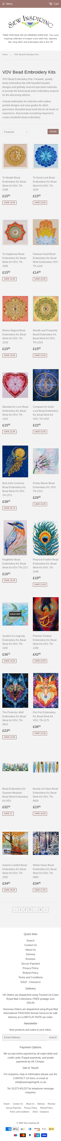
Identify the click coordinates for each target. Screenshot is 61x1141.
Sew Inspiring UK (31, 1123)
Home (5, 54)
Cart (56, 3)
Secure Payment (30, 963)
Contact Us (30, 945)
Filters (53, 131)
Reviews (30, 959)
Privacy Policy (30, 968)
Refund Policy (30, 973)
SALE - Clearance (30, 982)
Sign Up (53, 1037)
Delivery (30, 954)
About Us (30, 949)
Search (31, 940)
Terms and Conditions (30, 977)
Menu (9, 3)
